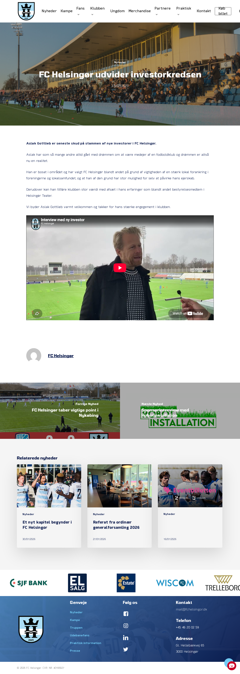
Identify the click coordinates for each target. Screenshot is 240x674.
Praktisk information (85, 643)
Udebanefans (79, 635)
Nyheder (120, 62)
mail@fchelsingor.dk (191, 609)
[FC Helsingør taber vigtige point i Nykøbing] (60, 411)
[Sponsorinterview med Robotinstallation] (180, 411)
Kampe (75, 620)
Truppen (76, 627)
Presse (75, 650)
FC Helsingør (61, 355)
